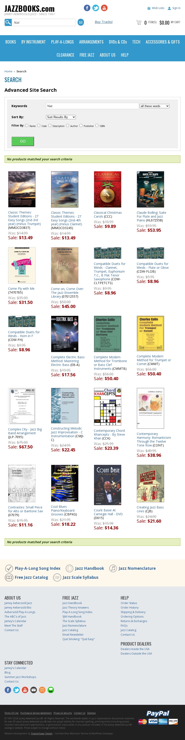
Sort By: (18, 117)
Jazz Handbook (89, 568)
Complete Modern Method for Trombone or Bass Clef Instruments (110, 363)
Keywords (19, 106)
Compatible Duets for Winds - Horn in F (24, 334)
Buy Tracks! (104, 21)
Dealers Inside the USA (135, 649)
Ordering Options (132, 616)
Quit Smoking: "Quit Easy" (78, 639)
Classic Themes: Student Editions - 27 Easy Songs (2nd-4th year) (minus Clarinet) (66, 218)
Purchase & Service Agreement (36, 713)
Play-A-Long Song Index (37, 568)
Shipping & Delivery (133, 612)
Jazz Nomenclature (137, 568)
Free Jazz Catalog (31, 577)
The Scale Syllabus (74, 621)
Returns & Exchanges (134, 621)
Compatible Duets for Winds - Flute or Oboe (153, 266)
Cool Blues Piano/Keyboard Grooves (62, 510)
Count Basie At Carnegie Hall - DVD (108, 512)
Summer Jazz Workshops (20, 677)
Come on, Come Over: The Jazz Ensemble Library (67, 293)
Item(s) (152, 22)
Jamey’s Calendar (15, 621)
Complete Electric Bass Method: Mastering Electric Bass (68, 361)
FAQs (124, 625)
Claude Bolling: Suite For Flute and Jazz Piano (151, 216)
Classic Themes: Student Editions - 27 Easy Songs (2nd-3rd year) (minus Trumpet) (24, 218)
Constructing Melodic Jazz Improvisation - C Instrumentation (67, 432)
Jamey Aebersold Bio (18, 607)
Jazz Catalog (70, 630)
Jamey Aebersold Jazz (18, 603)
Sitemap (91, 713)
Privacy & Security (62, 713)
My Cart (175, 22)
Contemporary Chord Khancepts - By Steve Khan (109, 434)
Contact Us (11, 630)
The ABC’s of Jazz (15, 616)
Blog (7, 672)
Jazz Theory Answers (75, 607)
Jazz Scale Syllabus (80, 577)
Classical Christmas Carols (108, 214)
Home (8, 71)
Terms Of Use (11, 713)
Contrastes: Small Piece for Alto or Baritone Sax (25, 509)
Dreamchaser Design (42, 733)
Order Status (129, 603)
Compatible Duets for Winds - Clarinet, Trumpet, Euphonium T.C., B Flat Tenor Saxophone (109, 271)
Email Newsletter (73, 635)
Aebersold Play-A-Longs (20, 612)
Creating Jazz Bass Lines (150, 509)
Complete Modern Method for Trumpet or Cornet (154, 360)
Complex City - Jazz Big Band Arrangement (25, 431)
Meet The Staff (14, 625)
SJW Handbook (71, 616)
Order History (130, 607)
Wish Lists (158, 8)
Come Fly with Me (21, 288)
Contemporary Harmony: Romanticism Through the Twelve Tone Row (154, 439)
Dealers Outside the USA (136, 653)
